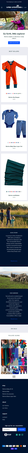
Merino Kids (5, 391)
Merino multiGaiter (14, 195)
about (4, 402)
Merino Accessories (8, 394)
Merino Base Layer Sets (9, 396)
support (4, 413)
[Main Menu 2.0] (1, 7)
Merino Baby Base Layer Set (14, 146)
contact (4, 417)
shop (3, 385)
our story (4, 408)
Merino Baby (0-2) (7, 389)
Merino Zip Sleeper (14, 97)
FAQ (3, 419)
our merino (5, 405)
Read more (14, 261)
